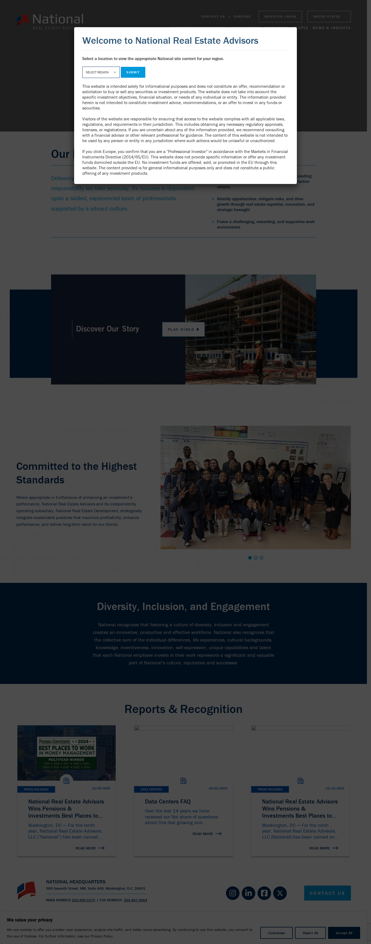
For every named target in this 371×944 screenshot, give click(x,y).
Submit (133, 72)
